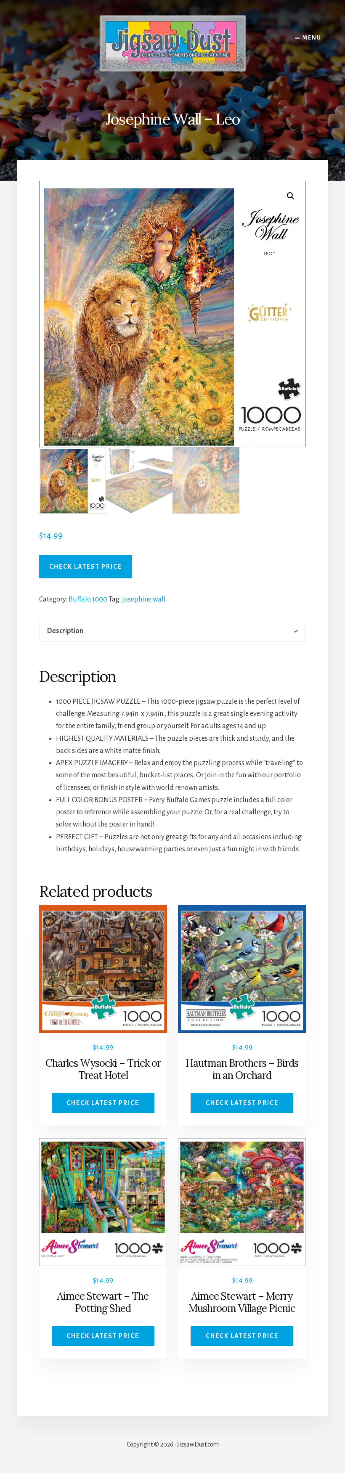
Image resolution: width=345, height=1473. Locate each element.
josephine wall (144, 599)
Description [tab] (65, 631)
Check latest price (85, 566)
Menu (312, 38)
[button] (290, 196)
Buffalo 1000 (88, 599)
